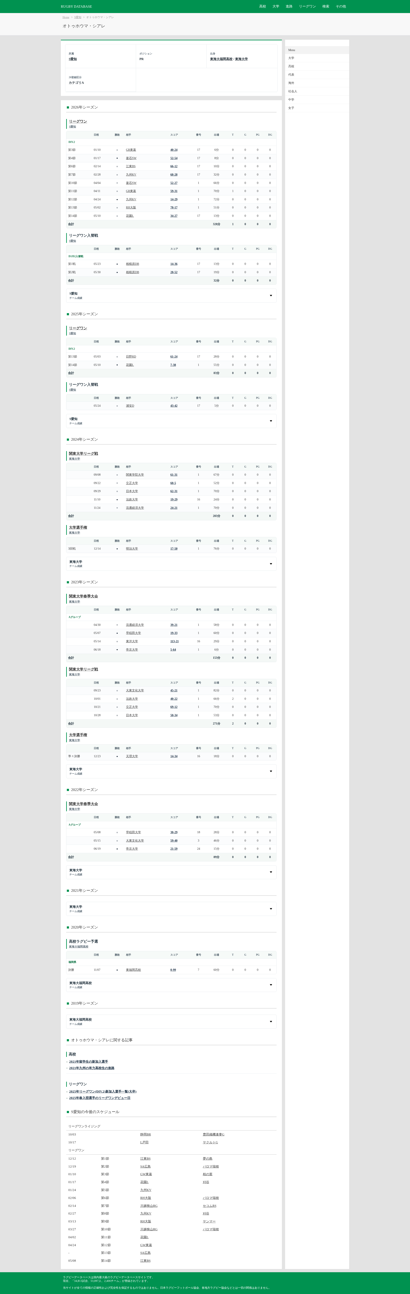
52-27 (173, 183)
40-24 (173, 149)
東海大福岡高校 (221, 59)
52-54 (173, 158)
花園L (130, 215)
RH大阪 (131, 207)
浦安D (130, 405)
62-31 (173, 491)
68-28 (173, 174)
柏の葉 (207, 1174)
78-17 (173, 207)
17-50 (173, 548)
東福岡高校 (133, 969)
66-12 (173, 166)
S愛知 (77, 17)
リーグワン (307, 6)
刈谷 (206, 1182)
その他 (341, 6)
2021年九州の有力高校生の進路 (91, 1068)
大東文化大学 (135, 690)
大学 (275, 6)
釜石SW (131, 158)
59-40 (173, 840)
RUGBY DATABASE (76, 6)
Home (66, 17)
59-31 (173, 191)
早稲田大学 (133, 633)
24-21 (173, 507)
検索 (325, 6)
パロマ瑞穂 (211, 1166)
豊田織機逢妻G (213, 1134)
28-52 (173, 272)
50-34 (173, 715)
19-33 (173, 633)
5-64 (173, 649)
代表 (291, 74)
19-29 (173, 499)
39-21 (173, 624)
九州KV (131, 174)
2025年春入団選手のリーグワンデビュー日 (99, 1098)
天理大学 (132, 756)
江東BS (131, 166)
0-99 (173, 969)
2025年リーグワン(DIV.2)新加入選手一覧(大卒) (102, 1091)
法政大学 (132, 499)
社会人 (292, 91)
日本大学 (132, 491)
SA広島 (145, 1166)
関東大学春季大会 (83, 596)
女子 (291, 108)
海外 (291, 83)
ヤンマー (209, 1221)
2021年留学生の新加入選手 (88, 1061)
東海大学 (241, 59)
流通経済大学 (135, 507)
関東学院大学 (135, 474)
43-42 (173, 405)
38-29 (173, 832)
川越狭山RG (149, 1205)
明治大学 (132, 548)
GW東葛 (146, 1174)
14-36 (173, 264)
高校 (262, 6)
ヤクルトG (210, 1142)
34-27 (173, 215)
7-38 (173, 365)
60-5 (173, 483)
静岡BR (145, 1134)
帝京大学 (132, 649)
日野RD (131, 356)
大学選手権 (78, 527)
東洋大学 (132, 641)
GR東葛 (131, 149)
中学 (291, 99)
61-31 (173, 474)
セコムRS (209, 1205)
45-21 (173, 690)
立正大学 (132, 483)
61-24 (173, 356)
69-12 (173, 707)
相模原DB (132, 264)
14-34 (173, 756)
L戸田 (144, 1142)
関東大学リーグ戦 (83, 454)
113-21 (174, 641)
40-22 (173, 698)
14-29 (173, 199)
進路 (289, 6)
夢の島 (207, 1158)
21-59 (173, 848)
